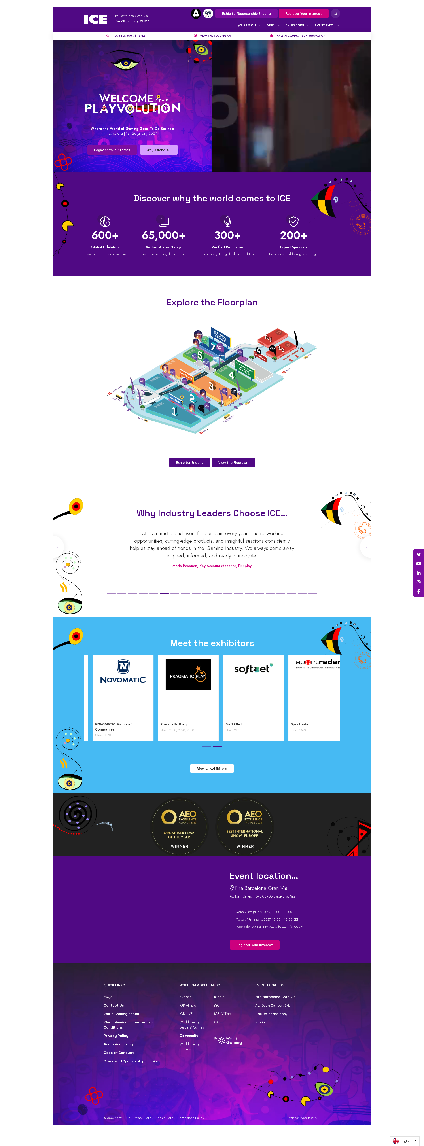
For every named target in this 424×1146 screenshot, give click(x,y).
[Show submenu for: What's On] (260, 25)
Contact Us (114, 1005)
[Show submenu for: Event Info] (338, 25)
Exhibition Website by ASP (304, 1118)
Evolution (159, 724)
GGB (218, 1022)
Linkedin (419, 573)
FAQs (108, 996)
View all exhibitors (212, 768)
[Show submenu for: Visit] (279, 25)
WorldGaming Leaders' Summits (192, 1025)
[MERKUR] (310, 689)
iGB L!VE (186, 1013)
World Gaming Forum (121, 1014)
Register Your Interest (304, 13)
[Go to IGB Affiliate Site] (196, 14)
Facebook (419, 592)
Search (335, 13)
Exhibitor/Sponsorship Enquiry (246, 13)
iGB (217, 1005)
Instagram (419, 582)
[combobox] (405, 1141)
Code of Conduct (119, 1052)
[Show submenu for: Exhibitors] (308, 25)
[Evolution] (179, 689)
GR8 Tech (225, 724)
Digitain (93, 724)
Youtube (419, 564)
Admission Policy (118, 1044)
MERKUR (289, 724)
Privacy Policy (116, 1035)
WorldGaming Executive (190, 1046)
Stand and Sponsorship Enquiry (131, 1061)
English (406, 1141)
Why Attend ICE (159, 150)
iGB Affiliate (188, 1005)
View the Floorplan (233, 462)
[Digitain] (114, 689)
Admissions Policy (191, 1118)
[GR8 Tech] (244, 689)
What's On (247, 25)
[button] (111, 593)
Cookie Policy (165, 1118)
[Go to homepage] (95, 19)
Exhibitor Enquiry (190, 462)
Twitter (419, 555)
